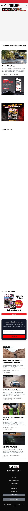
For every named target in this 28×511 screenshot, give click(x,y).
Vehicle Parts (12, 433)
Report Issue (14, 494)
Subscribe (14, 314)
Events (4, 346)
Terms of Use (14, 488)
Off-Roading (9, 376)
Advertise (13, 474)
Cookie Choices (14, 499)
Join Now (14, 336)
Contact (14, 477)
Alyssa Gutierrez (7, 370)
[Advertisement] (14, 27)
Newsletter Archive (14, 480)
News (8, 346)
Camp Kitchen (12, 403)
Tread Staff (5, 455)
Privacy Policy (14, 486)
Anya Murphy (6, 427)
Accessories (5, 433)
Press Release (14, 491)
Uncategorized (23, 51)
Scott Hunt (5, 74)
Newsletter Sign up (14, 483)
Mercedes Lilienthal (7, 398)
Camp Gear (5, 403)
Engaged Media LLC (16, 504)
